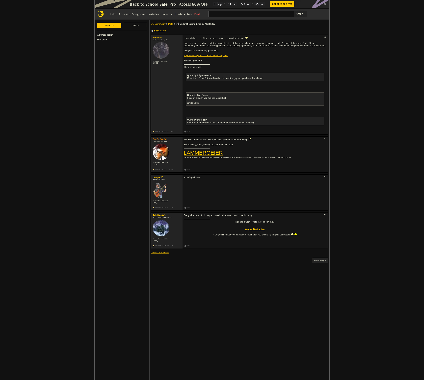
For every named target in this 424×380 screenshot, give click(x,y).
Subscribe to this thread (160, 253)
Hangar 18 (158, 177)
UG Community (158, 24)
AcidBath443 (159, 215)
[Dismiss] (324, 4)
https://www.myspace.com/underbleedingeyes (206, 55)
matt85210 (158, 37)
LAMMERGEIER (203, 153)
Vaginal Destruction (255, 229)
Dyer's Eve (158, 139)
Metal (171, 24)
